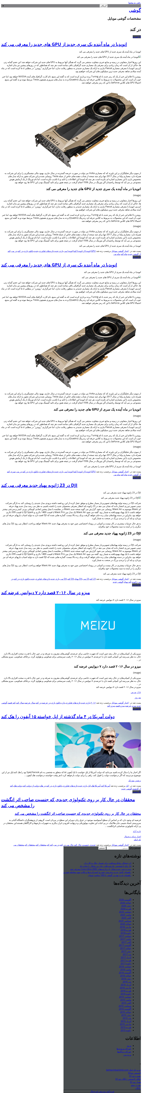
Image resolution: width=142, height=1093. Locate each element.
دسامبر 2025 (125, 911)
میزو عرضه (130, 705)
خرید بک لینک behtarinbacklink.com (123, 1069)
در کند (20, 251)
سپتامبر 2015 (125, 1006)
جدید (36, 251)
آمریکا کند (105, 785)
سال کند (20, 702)
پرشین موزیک (134, 780)
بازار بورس (136, 692)
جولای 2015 (125, 1012)
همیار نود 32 (135, 1082)
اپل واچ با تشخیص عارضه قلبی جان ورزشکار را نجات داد (105, 866)
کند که (50, 844)
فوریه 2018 (126, 930)
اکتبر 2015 (126, 1002)
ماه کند (124, 254)
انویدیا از (86, 251)
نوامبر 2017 (125, 939)
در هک (43, 785)
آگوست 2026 (125, 899)
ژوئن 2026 (126, 905)
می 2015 (127, 1018)
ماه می (116, 254)
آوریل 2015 (126, 1021)
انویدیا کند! (77, 251)
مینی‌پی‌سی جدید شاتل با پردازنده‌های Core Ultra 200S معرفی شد (100, 869)
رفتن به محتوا (134, 2)
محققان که (30, 844)
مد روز (138, 697)
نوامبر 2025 (125, 914)
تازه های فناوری (46, 251)
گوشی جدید (133, 254)
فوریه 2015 (126, 1027)
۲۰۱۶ (93, 702)
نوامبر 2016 (125, 969)
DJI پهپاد (78, 578)
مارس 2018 (125, 927)
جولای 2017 (125, 948)
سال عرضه (30, 702)
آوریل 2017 (126, 957)
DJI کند (71, 578)
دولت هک (18, 785)
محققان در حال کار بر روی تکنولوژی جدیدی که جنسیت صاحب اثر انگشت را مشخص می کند (78, 813)
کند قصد (12, 702)
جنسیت (85, 844)
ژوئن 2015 (126, 1015)
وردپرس (127, 1054)
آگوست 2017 (125, 945)
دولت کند (27, 785)
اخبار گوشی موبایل (120, 251)
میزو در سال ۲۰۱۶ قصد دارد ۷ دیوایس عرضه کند (45, 592)
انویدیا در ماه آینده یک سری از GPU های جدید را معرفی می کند (59, 265)
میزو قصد (120, 705)
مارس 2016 (125, 987)
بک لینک (137, 839)
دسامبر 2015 (125, 996)
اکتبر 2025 (126, 917)
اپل (127, 785)
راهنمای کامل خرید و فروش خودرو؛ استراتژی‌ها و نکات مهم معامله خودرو (97, 872)
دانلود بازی (28, 251)
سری (13, 471)
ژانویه (134, 581)
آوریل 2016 (126, 984)
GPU (93, 251)
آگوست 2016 (125, 972)
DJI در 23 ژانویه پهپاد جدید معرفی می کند (39, 485)
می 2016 (127, 981)
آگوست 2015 (125, 1009)
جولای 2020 (125, 923)
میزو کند (111, 705)
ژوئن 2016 (126, 978)
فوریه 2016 (126, 990)
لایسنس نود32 (134, 1072)
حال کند (77, 844)
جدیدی (93, 844)
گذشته (136, 788)
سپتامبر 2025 (125, 920)
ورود (129, 1045)
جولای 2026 (125, 902)
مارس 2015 (125, 1024)
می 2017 (127, 954)
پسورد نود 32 (135, 1076)
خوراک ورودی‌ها (124, 1048)
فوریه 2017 (126, 960)
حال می (69, 844)
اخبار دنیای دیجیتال (132, 836)
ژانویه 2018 (126, 933)
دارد (63, 702)
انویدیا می (68, 251)
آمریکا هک (95, 785)
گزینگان (103, 6)
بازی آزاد (137, 831)
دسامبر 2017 (125, 936)
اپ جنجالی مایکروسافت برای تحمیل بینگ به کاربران (107, 863)
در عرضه (46, 702)
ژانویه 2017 (126, 963)
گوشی (135, 10)
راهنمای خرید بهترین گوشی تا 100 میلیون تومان (109, 875)
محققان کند (41, 844)
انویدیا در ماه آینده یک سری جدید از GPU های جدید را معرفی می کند (64, 44)
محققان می (18, 844)
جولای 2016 (125, 975)
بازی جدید (58, 251)
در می (14, 251)
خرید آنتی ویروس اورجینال (102, 1091)
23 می (86, 578)
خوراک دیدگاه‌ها (124, 1051)
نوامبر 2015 (125, 999)
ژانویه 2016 (126, 993)
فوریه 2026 (126, 908)
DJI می (63, 578)
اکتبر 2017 (126, 942)
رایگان (138, 1088)
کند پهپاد (127, 581)
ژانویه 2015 (126, 1030)
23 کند (93, 578)
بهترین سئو (136, 1085)
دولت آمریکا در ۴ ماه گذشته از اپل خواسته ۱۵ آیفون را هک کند (58, 716)
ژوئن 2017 (126, 951)
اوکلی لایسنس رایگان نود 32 (128, 1079)
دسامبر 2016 (125, 966)
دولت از (35, 785)
